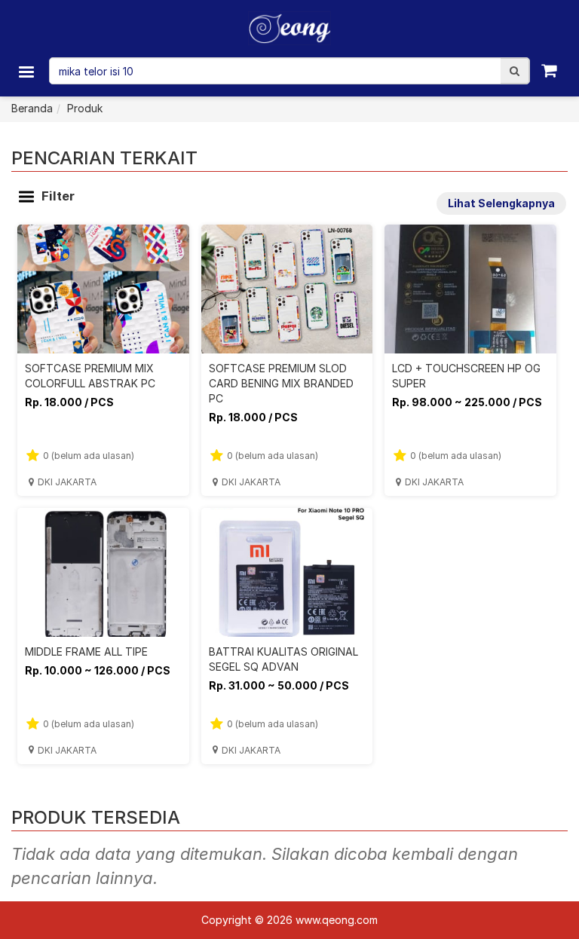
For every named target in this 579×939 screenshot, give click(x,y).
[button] (514, 71)
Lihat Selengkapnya (501, 203)
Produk (85, 108)
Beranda (32, 108)
